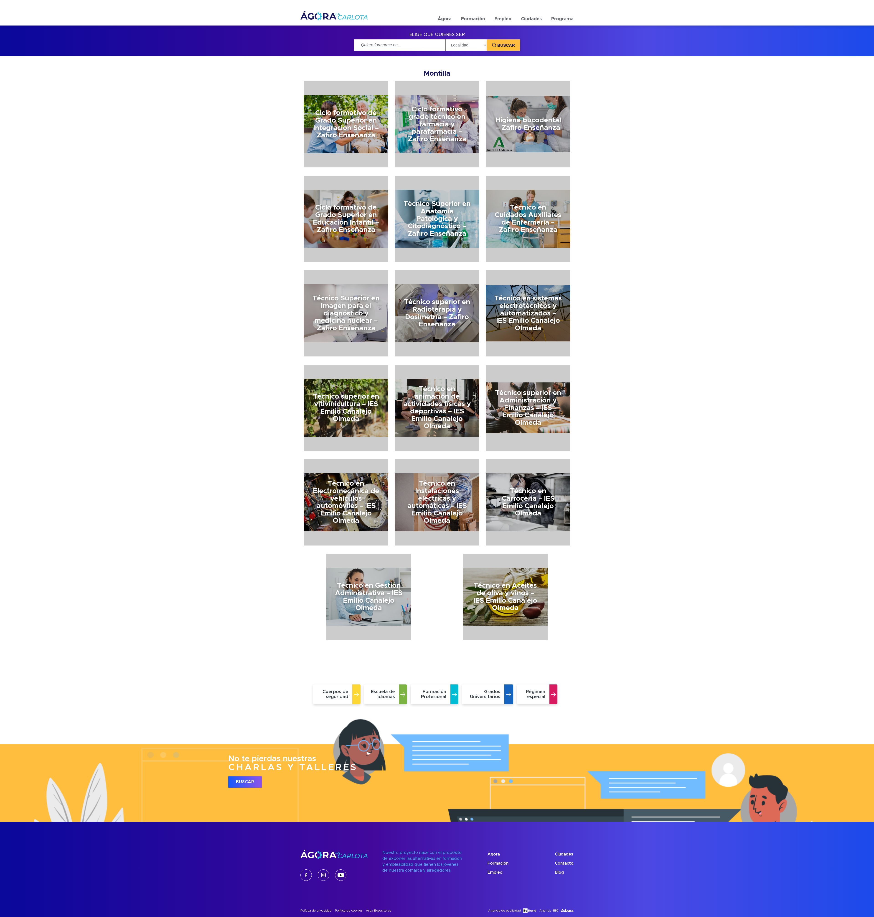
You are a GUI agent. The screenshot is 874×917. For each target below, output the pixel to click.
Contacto (564, 863)
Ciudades (531, 19)
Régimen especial (481, 63)
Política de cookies (349, 910)
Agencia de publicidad (504, 910)
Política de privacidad (316, 910)
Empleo (503, 19)
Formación (473, 19)
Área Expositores (378, 910)
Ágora (445, 19)
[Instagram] (323, 875)
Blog (559, 873)
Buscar (245, 782)
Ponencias (565, 42)
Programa (562, 19)
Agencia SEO (549, 910)
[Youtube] (340, 875)
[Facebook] (306, 875)
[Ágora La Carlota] (334, 19)
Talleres (563, 32)
